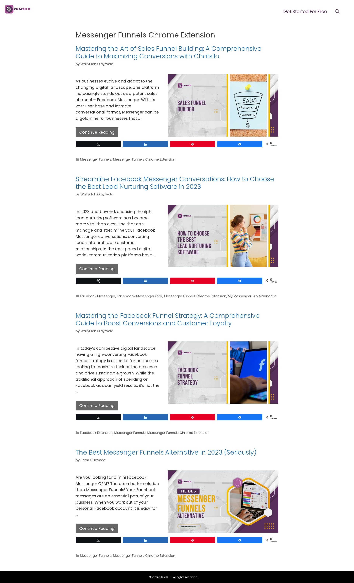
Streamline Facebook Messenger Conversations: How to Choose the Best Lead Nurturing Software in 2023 (175, 183)
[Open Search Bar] (337, 11)
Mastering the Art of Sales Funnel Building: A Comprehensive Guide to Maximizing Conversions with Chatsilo (168, 52)
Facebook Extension (96, 432)
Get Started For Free (305, 11)
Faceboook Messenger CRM (139, 296)
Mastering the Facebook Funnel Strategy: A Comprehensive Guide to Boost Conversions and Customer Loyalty (168, 319)
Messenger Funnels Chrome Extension (144, 159)
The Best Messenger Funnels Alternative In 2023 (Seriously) (166, 452)
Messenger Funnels (95, 159)
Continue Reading (97, 132)
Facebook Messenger (97, 296)
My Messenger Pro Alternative (252, 296)
